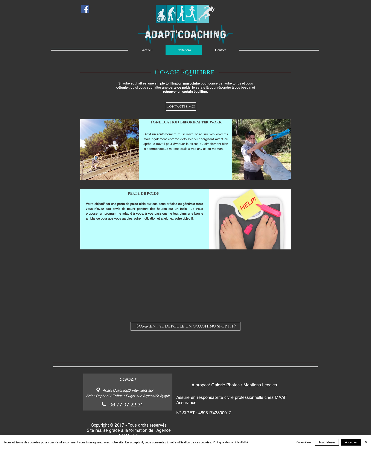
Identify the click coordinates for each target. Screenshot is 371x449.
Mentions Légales (260, 384)
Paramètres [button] (304, 442)
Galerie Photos (225, 384)
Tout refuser (327, 442)
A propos (200, 384)
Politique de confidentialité (230, 442)
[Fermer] (365, 442)
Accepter (351, 442)
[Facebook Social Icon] (85, 9)
